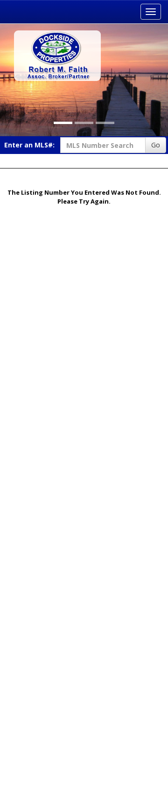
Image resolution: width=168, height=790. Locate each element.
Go (155, 144)
